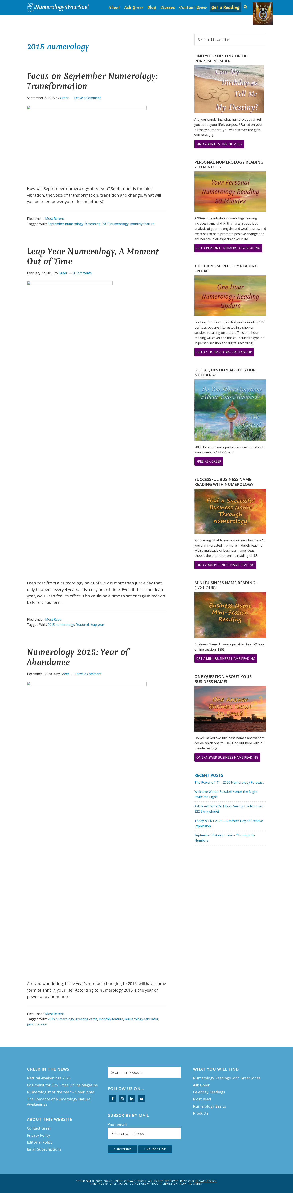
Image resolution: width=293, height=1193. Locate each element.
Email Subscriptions (44, 1149)
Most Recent (54, 218)
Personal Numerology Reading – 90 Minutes (228, 164)
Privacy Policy (38, 1135)
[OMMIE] (255, 5)
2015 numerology (115, 224)
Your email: (117, 1124)
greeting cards (86, 1019)
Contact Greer (39, 1128)
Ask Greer (201, 1085)
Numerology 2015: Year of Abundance (77, 657)
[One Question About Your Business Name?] (230, 709)
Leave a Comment (87, 98)
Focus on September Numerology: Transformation (92, 81)
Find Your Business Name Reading (226, 565)
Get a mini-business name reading (226, 659)
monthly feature (142, 224)
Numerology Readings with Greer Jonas (226, 1078)
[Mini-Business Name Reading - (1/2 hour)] (230, 615)
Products (200, 1113)
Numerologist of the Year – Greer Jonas (61, 1092)
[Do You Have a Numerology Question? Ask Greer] (230, 410)
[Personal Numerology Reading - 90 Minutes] (230, 192)
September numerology (65, 224)
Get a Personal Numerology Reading (229, 249)
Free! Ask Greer (209, 462)
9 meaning (93, 224)
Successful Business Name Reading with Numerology (223, 482)
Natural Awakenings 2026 (48, 1078)
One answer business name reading (228, 758)
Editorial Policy (39, 1142)
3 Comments (82, 273)
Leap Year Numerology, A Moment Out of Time (93, 256)
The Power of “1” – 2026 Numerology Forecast (229, 782)
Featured (82, 624)
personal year (37, 1024)
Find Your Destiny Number (220, 145)
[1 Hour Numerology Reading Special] (230, 296)
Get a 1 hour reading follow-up (225, 353)
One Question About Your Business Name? (223, 679)
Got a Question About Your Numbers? (225, 372)
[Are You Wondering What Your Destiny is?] (229, 90)
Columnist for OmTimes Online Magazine (62, 1085)
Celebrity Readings (209, 1092)
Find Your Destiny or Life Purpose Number (221, 58)
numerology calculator (141, 1019)
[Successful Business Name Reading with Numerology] (230, 512)
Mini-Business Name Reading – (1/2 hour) (226, 585)
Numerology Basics (209, 1106)
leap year (97, 624)
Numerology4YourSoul (59, 7)
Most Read (53, 619)
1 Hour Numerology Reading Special (226, 268)
